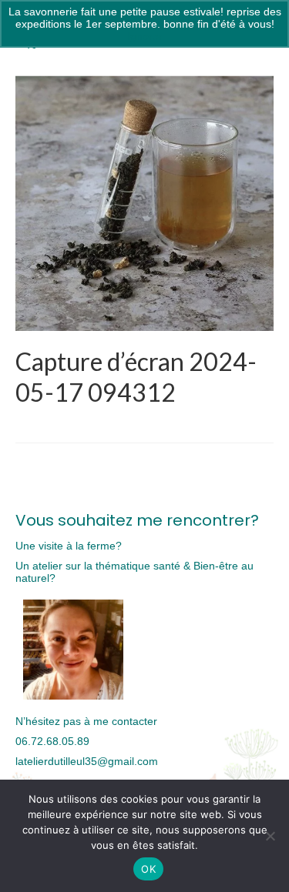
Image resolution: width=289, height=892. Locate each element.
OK (148, 869)
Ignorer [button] (145, 36)
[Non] (269, 836)
